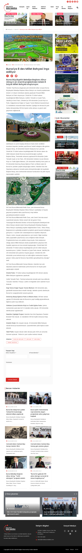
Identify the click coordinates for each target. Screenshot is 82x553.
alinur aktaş (37, 339)
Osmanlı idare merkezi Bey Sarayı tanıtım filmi (15, 445)
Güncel (34, 13)
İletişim (72, 549)
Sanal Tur (27, 7)
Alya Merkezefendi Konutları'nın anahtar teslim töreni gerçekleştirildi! (21, 513)
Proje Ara (57, 7)
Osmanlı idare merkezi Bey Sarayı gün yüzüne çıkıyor (40, 445)
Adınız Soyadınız (11, 352)
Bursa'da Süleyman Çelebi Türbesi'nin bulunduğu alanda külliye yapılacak (15, 412)
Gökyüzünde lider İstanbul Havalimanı (66, 145)
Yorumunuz (9, 362)
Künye (67, 549)
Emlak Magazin (70, 7)
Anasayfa (21, 7)
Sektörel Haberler (43, 7)
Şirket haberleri (49, 498)
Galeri (52, 7)
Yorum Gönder (12, 379)
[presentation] (74, 494)
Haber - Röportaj (11, 13)
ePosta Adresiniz (34, 352)
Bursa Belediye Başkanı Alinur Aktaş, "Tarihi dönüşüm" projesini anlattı (15, 476)
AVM (59, 121)
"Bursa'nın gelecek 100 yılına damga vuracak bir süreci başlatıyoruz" (39, 476)
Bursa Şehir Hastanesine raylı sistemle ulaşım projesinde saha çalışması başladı (40, 413)
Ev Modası (64, 7)
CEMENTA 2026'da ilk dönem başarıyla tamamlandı (64, 159)
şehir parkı (28, 339)
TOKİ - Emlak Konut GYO (65, 13)
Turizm (60, 137)
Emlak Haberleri (34, 7)
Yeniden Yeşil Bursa (12, 342)
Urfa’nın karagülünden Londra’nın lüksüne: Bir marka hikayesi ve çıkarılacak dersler (14, 21)
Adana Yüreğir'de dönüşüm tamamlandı (65, 22)
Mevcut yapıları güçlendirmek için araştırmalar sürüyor (40, 22)
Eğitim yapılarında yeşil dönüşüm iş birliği (65, 176)
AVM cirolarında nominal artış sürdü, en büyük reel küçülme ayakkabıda (66, 128)
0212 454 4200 (41, 537)
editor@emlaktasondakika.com (46, 539)
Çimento (60, 152)
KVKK (76, 549)
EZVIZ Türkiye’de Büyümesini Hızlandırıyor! (58, 514)
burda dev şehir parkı (18, 339)
